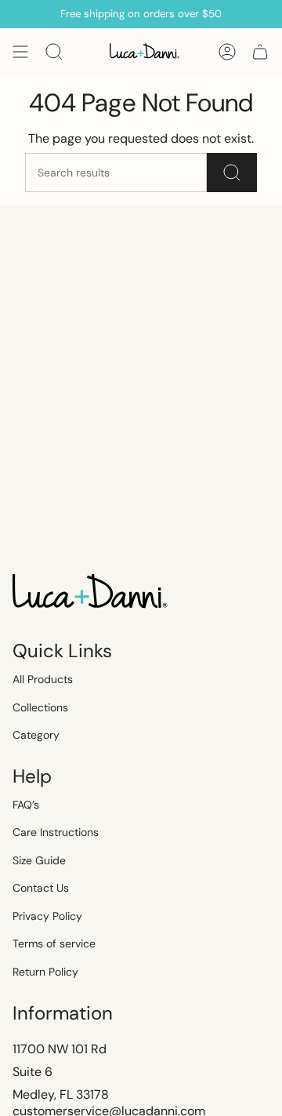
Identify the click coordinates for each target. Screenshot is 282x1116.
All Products (43, 679)
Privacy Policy (47, 916)
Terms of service (54, 943)
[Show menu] (20, 52)
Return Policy (45, 972)
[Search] (232, 172)
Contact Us (41, 888)
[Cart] (260, 52)
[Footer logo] (91, 593)
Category (36, 735)
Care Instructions (56, 832)
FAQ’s (26, 805)
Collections (40, 707)
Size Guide (39, 860)
